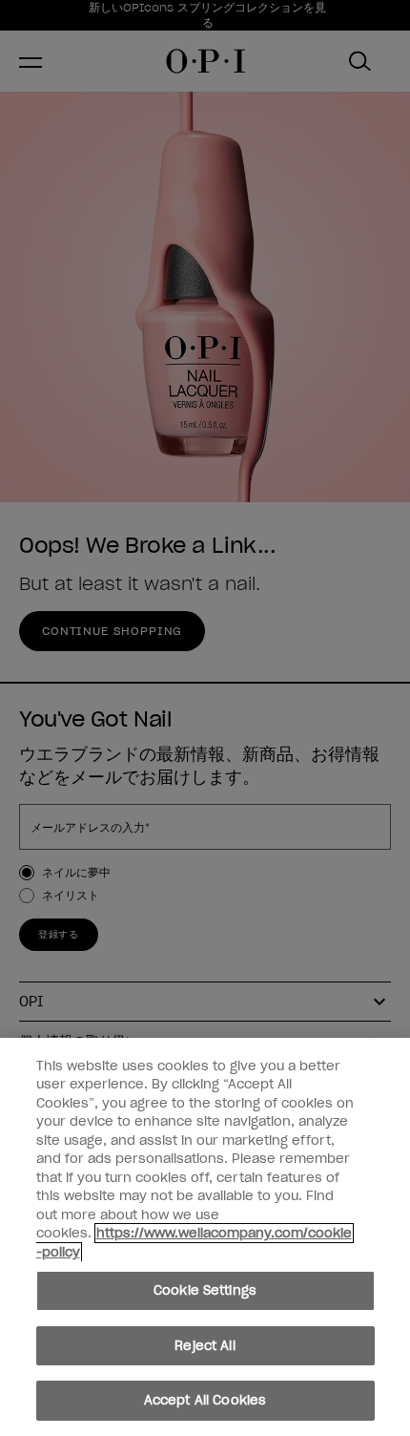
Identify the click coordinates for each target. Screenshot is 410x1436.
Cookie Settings (205, 1290)
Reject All (204, 1346)
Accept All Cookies (205, 1400)
